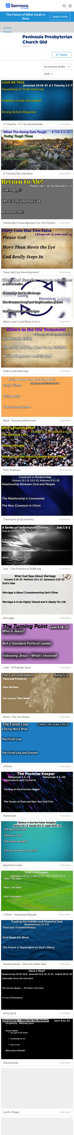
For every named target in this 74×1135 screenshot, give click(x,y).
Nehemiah (9, 815)
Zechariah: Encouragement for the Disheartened (33, 222)
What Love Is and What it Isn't (21, 321)
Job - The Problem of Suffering (22, 568)
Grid (46, 73)
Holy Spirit (9, 1013)
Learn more (60, 16)
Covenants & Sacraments (18, 519)
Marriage (8, 618)
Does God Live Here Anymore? (21, 272)
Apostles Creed (12, 865)
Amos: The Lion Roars (16, 717)
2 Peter (7, 766)
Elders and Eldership (15, 371)
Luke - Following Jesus (17, 667)
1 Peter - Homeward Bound (19, 914)
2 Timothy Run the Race (18, 173)
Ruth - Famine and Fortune (19, 420)
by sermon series (54, 66)
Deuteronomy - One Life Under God (24, 964)
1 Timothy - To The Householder (23, 124)
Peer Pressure (11, 470)
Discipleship (10, 1062)
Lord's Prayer (11, 1112)
